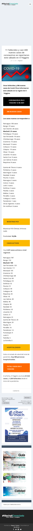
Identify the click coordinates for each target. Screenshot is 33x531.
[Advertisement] (16, 25)
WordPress (16, 527)
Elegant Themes (15, 525)
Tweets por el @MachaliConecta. (12, 504)
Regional (20, 60)
